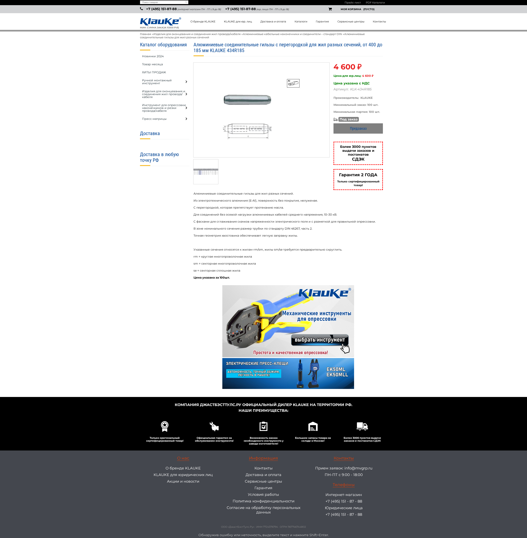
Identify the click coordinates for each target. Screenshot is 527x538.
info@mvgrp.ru (358, 468)
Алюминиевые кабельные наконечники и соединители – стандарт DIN (292, 34)
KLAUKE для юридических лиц (183, 475)
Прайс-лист (353, 2)
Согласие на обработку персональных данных (263, 510)
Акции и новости (183, 481)
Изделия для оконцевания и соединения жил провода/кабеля (197, 34)
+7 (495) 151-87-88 (161, 9)
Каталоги (301, 21)
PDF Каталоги (375, 2)
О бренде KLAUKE (203, 21)
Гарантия (322, 21)
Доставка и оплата (273, 21)
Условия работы (263, 494)
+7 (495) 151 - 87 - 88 (343, 501)
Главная (145, 34)
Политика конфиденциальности (263, 501)
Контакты (379, 21)
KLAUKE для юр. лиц (238, 21)
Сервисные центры (350, 21)
